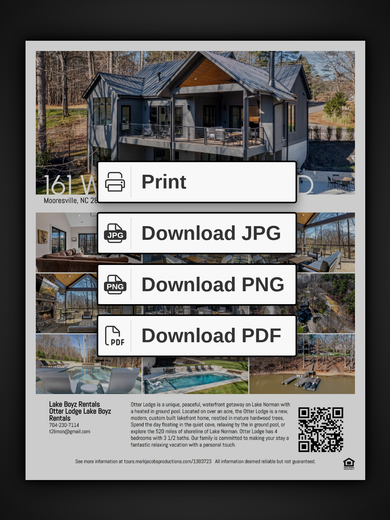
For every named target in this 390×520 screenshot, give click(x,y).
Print (163, 182)
